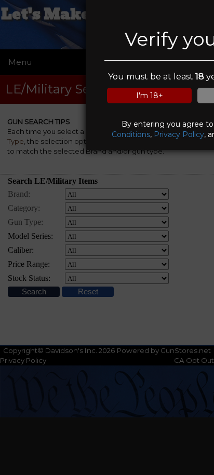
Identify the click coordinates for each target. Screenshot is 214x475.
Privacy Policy (179, 134)
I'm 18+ (149, 95)
